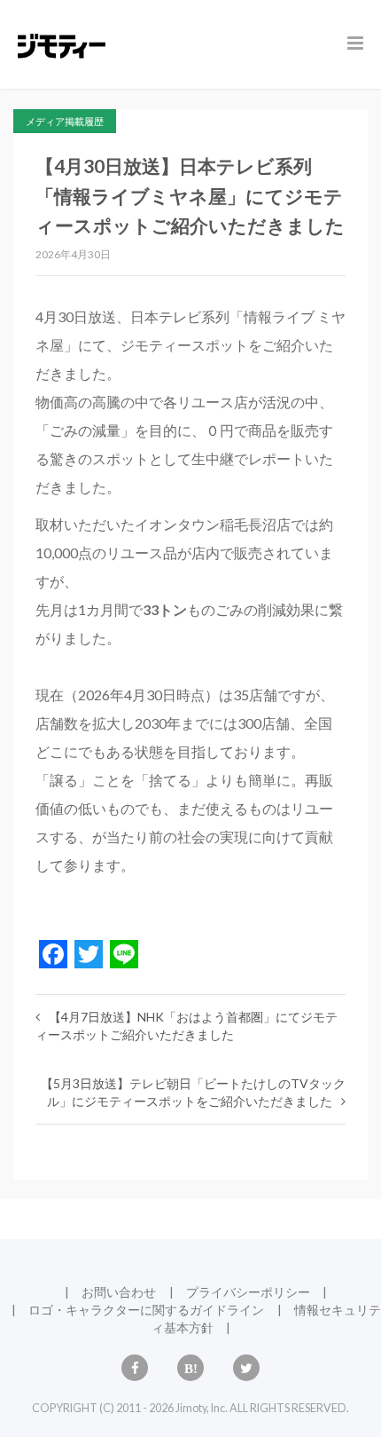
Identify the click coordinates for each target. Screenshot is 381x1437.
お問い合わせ (119, 1291)
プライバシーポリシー (248, 1291)
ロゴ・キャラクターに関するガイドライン (146, 1309)
